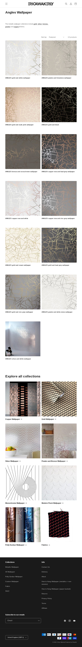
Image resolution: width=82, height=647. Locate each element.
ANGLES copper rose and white (16, 218)
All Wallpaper (10, 572)
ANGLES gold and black (50, 125)
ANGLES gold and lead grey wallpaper (55, 265)
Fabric (7, 586)
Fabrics (45, 545)
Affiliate (44, 608)
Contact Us (46, 567)
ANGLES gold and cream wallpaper (18, 265)
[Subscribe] (38, 620)
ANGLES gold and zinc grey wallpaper (19, 312)
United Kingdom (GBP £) (16, 637)
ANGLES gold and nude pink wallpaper (19, 125)
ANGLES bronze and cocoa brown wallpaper (21, 171)
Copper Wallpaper (12, 419)
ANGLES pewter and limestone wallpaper (56, 78)
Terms (44, 603)
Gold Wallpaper (48, 419)
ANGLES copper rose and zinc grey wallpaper (58, 218)
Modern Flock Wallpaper (51, 503)
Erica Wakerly (61, 642)
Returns (44, 594)
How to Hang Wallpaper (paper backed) (56, 589)
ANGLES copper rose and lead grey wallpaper (58, 171)
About (44, 576)
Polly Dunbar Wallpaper (14, 545)
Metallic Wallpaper (12, 567)
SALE (7, 591)
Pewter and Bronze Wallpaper (53, 461)
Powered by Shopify (71, 642)
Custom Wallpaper (12, 581)
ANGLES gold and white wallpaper (17, 78)
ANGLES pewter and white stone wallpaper (57, 312)
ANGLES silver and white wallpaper (18, 359)
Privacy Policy (47, 598)
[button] (6, 3)
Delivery (45, 572)
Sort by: (44, 37)
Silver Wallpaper (11, 461)
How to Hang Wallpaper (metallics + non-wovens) (57, 583)
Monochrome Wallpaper (15, 503)
